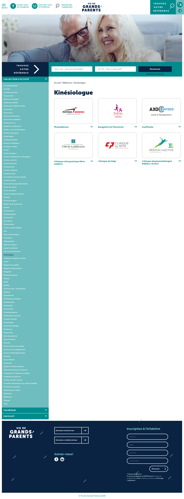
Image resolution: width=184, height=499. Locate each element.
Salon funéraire (9, 339)
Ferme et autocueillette (12, 228)
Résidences (8, 329)
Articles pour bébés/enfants (14, 106)
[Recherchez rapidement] (57, 6)
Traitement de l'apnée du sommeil (16, 373)
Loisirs (6, 262)
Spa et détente (9, 360)
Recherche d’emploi (11, 326)
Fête (5, 231)
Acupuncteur (9, 96)
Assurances (8, 113)
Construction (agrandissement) (16, 184)
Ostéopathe (8, 306)
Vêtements (8, 393)
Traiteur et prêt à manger (13, 380)
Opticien (7, 292)
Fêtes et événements (11, 234)
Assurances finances (12, 116)
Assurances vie (9, 123)
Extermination (9, 224)
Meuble (7, 278)
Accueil (57, 83)
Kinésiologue (9, 255)
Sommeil (7, 356)
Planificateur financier (12, 316)
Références (67, 83)
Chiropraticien (9, 167)
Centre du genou (10, 153)
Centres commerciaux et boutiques (17, 157)
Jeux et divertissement (12, 251)
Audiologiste (8, 136)
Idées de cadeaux (10, 245)
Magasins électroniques (13, 268)
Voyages (7, 400)
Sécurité (7, 343)
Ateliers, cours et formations (14, 130)
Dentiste (7, 197)
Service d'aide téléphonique (14, 353)
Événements (8, 218)
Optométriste (9, 295)
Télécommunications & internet (15, 370)
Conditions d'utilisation (148, 478)
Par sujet (10, 416)
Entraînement (9, 211)
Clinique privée (9, 174)
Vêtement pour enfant (12, 390)
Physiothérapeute (10, 312)
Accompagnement (11, 86)
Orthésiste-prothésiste (12, 299)
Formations (8, 238)
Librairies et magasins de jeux (15, 258)
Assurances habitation (12, 119)
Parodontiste (8, 309)
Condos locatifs (10, 180)
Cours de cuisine (10, 187)
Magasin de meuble (11, 265)
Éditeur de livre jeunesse (13, 204)
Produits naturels (10, 319)
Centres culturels (10, 160)
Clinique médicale (10, 170)
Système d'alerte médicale (14, 366)
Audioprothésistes (11, 140)
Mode (6, 282)
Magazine (7, 272)
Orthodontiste (9, 302)
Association (8, 109)
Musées (7, 285)
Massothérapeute (10, 275)
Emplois (7, 207)
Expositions (8, 221)
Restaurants (8, 333)
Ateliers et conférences (12, 126)
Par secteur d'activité (17, 79)
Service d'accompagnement (14, 349)
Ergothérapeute (10, 214)
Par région (10, 410)
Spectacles (8, 363)
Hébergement (9, 241)
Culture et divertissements (14, 194)
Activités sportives (11, 92)
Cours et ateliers (10, 190)
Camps (6, 150)
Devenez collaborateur (66, 440)
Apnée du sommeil (11, 103)
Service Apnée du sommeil (14, 346)
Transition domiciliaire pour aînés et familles (20, 383)
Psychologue (9, 322)
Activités (7, 89)
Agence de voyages (11, 99)
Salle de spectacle (10, 336)
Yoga (5, 404)
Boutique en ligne (10, 146)
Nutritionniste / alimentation (14, 289)
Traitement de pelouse (12, 377)
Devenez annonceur (65, 430)
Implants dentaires (11, 248)
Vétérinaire (8, 397)
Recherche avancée (155, 74)
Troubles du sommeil (12, 387)
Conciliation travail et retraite (15, 177)
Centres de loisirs (10, 163)
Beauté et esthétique (11, 143)
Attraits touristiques (11, 133)
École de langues (10, 201)
